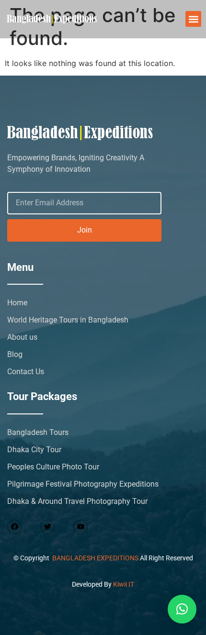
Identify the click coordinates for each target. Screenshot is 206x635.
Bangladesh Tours (38, 432)
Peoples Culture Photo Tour (53, 466)
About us (22, 337)
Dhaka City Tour (34, 449)
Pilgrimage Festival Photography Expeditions (83, 484)
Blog (15, 354)
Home (17, 302)
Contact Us (25, 371)
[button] (193, 19)
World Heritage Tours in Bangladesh (67, 319)
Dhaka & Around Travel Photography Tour (77, 501)
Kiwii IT (123, 584)
